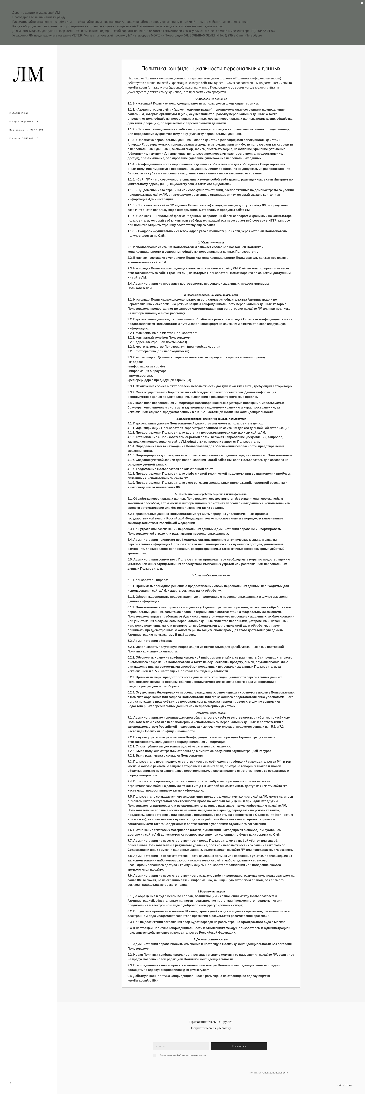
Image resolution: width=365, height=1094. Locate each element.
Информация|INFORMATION (27, 130)
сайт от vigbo (345, 1085)
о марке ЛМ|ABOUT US (24, 122)
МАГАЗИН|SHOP (19, 113)
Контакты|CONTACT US (24, 138)
